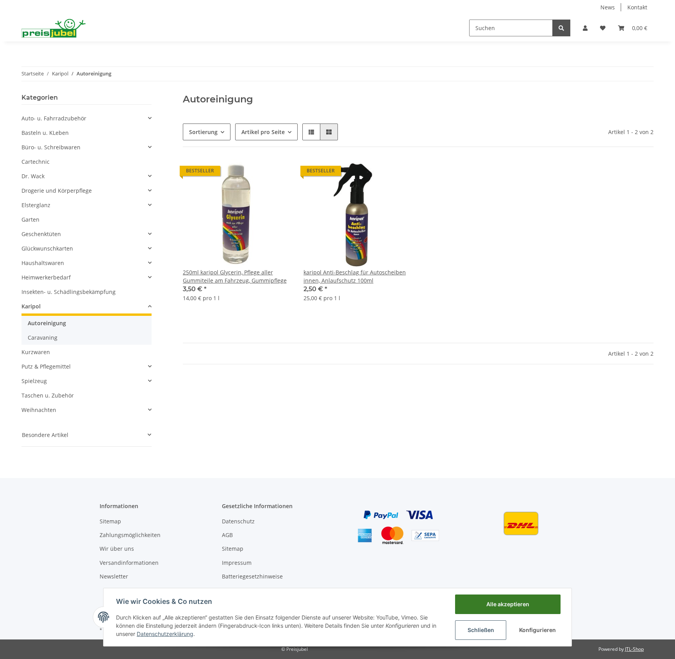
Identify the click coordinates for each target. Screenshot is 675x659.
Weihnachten (38, 410)
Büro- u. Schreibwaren (50, 147)
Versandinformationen (129, 562)
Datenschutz (238, 521)
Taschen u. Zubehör (47, 395)
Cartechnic (35, 161)
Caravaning (42, 337)
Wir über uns (117, 548)
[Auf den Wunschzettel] (277, 172)
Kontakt (637, 7)
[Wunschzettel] (603, 27)
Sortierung (203, 132)
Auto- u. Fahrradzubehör (53, 118)
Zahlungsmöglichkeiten (130, 535)
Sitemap (110, 521)
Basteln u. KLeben (45, 132)
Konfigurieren (537, 630)
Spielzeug (34, 381)
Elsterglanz (35, 205)
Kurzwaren (35, 352)
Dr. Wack (33, 176)
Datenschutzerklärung (165, 633)
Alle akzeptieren (507, 604)
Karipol (31, 306)
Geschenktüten (41, 234)
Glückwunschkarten (47, 248)
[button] (585, 27)
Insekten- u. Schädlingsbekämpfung (68, 291)
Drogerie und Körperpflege (56, 190)
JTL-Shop (634, 649)
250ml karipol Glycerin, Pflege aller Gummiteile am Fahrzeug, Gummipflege (235, 276)
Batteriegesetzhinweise (252, 576)
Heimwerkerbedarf (46, 277)
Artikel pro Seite (263, 132)
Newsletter (114, 576)
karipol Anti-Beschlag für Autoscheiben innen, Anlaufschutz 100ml (355, 276)
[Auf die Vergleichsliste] (257, 172)
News (607, 7)
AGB (227, 535)
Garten (30, 219)
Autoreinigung (47, 323)
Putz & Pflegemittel (46, 366)
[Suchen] (561, 28)
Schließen (481, 630)
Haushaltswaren (42, 263)
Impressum (237, 562)
